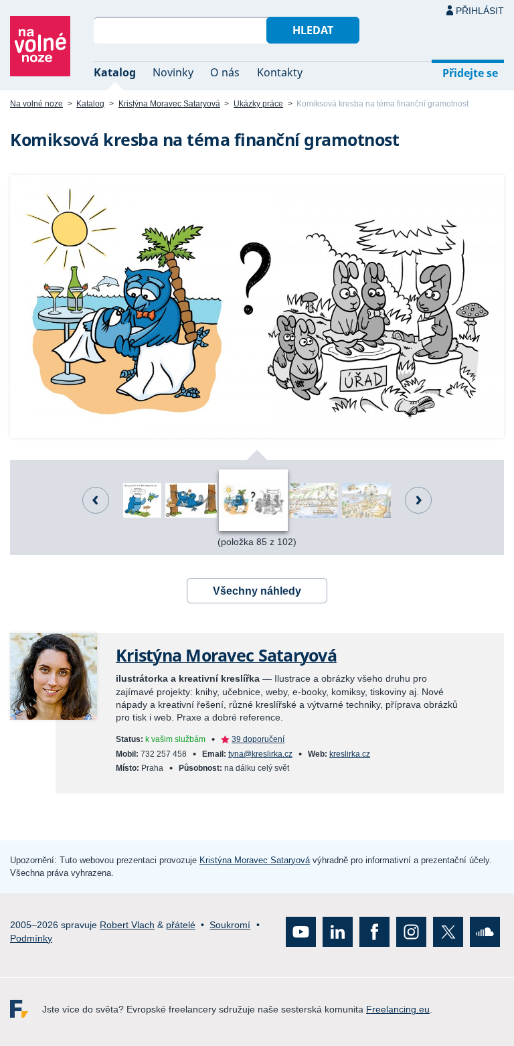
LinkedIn (338, 932)
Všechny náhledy (257, 591)
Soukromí (229, 924)
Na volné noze (36, 103)
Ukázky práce (258, 103)
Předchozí (95, 500)
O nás (225, 72)
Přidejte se (470, 73)
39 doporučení (258, 739)
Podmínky (31, 938)
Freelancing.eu (26, 1009)
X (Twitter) (448, 932)
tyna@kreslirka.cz (260, 754)
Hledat (312, 30)
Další (418, 500)
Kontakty (280, 72)
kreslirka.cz (349, 754)
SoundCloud (485, 932)
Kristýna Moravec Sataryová (169, 103)
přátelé (180, 924)
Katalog (115, 72)
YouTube (301, 932)
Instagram (411, 932)
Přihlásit (480, 10)
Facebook (374, 932)
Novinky (173, 72)
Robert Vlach (127, 924)
